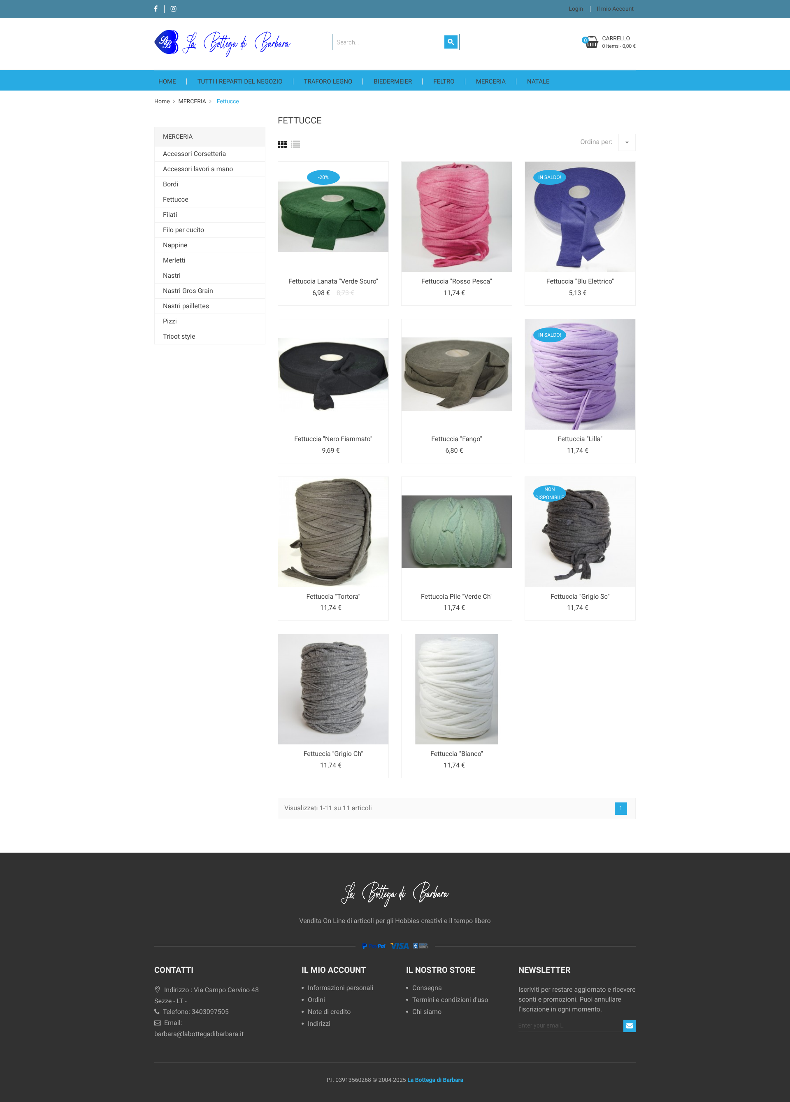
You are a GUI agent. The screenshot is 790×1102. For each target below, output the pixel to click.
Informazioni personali (340, 988)
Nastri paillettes (186, 306)
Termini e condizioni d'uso (450, 1000)
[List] (295, 145)
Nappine (175, 245)
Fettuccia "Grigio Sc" (580, 596)
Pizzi (170, 321)
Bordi (170, 184)
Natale (538, 81)
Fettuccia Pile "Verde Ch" (457, 596)
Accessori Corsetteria (194, 154)
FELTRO (443, 81)
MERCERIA (491, 81)
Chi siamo (426, 1012)
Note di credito (329, 1012)
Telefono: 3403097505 (195, 1012)
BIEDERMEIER (393, 81)
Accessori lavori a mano (198, 169)
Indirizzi (319, 1024)
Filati (170, 215)
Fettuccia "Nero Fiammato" (333, 439)
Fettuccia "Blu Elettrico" (580, 281)
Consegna (427, 988)
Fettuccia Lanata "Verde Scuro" (333, 281)
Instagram (173, 9)
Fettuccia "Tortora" (333, 596)
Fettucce (175, 199)
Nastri (172, 275)
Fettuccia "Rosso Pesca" (456, 281)
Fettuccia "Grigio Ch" (333, 754)
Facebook (156, 9)
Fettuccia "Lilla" (580, 439)
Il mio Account (334, 970)
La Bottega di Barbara (435, 1080)
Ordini (316, 1000)
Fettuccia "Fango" (456, 439)
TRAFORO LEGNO (328, 81)
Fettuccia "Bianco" (456, 754)
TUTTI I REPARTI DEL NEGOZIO (240, 81)
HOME (167, 81)
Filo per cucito (183, 230)
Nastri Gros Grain (188, 291)
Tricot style (179, 336)
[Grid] (282, 145)
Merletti (174, 260)
